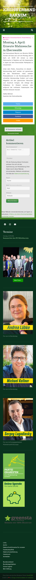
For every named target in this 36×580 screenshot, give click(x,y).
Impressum (6, 554)
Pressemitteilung (26, 37)
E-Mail (18, 120)
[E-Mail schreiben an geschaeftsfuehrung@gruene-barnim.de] (15, 224)
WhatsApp (18, 108)
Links (5, 543)
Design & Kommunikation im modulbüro (22, 577)
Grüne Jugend (7, 566)
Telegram (18, 112)
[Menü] (4, 30)
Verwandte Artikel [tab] (13, 133)
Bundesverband (8, 562)
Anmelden (6, 556)
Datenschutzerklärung (21, 173)
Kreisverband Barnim (15, 37)
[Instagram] (10, 224)
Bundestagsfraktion (9, 564)
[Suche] (32, 30)
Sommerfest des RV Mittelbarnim (16, 238)
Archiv (5, 545)
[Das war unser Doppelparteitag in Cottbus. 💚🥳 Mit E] (18, 262)
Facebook (18, 116)
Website (8, 193)
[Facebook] (5, 224)
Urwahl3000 (29, 575)
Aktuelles (7, 37)
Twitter (18, 104)
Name (8, 178)
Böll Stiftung (7, 569)
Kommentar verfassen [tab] (14, 129)
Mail (14, 185)
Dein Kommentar (11, 147)
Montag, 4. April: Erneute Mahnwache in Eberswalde (17, 46)
